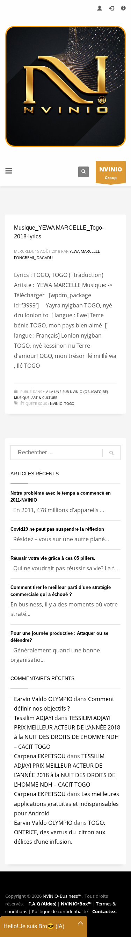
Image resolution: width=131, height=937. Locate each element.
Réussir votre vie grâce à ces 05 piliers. (52, 558)
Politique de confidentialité (60, 911)
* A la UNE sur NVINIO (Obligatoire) (75, 391)
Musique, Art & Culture (35, 397)
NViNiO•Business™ (62, 896)
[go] (111, 453)
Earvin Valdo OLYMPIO (43, 699)
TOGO (69, 403)
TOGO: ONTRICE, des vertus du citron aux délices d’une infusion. (59, 832)
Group (110, 172)
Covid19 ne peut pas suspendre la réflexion (57, 529)
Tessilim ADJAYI (33, 718)
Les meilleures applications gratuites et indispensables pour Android (66, 803)
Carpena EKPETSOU (40, 756)
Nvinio (56, 403)
